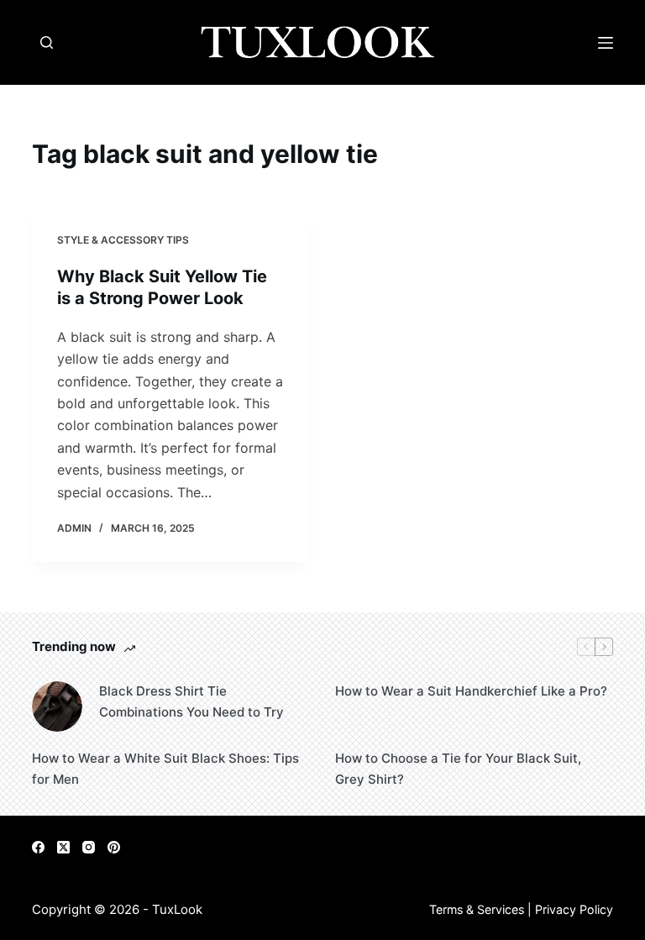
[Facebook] (38, 847)
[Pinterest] (114, 847)
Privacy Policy (574, 909)
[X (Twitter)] (63, 847)
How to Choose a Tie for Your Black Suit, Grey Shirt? (458, 768)
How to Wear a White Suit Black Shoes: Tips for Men (165, 768)
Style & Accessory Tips (123, 240)
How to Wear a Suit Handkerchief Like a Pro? (471, 691)
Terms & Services (476, 909)
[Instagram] (88, 847)
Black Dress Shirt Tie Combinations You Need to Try (191, 701)
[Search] (46, 42)
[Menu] (605, 42)
